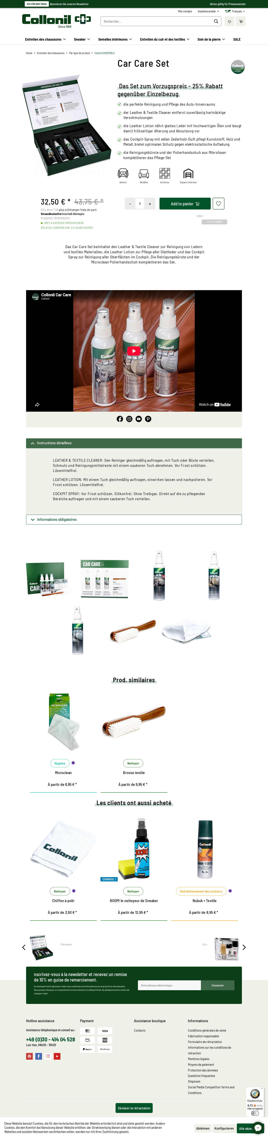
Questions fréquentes (201, 1076)
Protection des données (203, 1070)
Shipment (194, 1081)
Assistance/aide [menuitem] (207, 11)
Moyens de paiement (201, 1064)
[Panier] (241, 21)
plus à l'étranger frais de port (78, 209)
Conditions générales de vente (207, 1030)
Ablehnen (203, 1128)
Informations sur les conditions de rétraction (209, 1050)
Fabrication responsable (203, 1036)
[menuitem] (185, 11)
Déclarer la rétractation (134, 1108)
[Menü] (261, 1089)
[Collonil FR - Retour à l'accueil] (56, 19)
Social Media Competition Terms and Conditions (211, 1090)
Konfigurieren (224, 1128)
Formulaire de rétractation (205, 1042)
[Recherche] (216, 21)
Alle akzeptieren (250, 1128)
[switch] (255, 1113)
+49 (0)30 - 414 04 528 (50, 1039)
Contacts (139, 1030)
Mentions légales (198, 1059)
